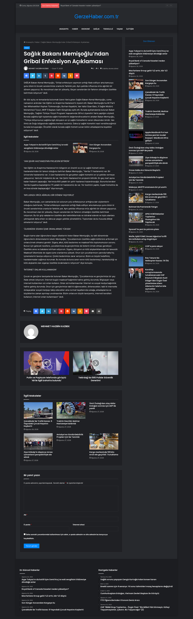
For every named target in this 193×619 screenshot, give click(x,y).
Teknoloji (108, 29)
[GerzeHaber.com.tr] (96, 16)
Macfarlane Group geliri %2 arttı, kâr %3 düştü (79, 5)
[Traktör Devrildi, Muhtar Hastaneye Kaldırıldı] (71, 410)
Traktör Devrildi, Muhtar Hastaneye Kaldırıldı (68, 422)
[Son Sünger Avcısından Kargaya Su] (80, 148)
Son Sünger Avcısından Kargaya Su (156, 82)
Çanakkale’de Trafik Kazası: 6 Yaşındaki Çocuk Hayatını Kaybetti (38, 423)
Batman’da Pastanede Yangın (143, 207)
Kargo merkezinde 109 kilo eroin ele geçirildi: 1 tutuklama (103, 453)
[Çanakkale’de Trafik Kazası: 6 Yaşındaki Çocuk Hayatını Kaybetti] (38, 410)
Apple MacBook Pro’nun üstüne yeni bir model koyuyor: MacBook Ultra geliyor (156, 136)
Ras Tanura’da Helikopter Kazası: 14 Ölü (157, 259)
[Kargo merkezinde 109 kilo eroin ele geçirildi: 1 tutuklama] (103, 441)
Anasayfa (63, 29)
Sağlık (96, 29)
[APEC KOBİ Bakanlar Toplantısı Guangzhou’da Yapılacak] (136, 217)
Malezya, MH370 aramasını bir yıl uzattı (148, 187)
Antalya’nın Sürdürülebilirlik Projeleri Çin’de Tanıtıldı (70, 435)
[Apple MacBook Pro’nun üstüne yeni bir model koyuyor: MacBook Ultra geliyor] (136, 136)
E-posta (28, 525)
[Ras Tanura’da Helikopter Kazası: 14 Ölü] (136, 261)
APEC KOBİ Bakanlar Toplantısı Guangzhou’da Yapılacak (154, 218)
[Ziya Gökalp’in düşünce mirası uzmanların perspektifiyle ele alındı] (38, 441)
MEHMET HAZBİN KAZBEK (38, 68)
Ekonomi (86, 29)
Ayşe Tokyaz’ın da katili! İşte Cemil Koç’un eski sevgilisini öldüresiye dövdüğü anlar (149, 52)
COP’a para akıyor (154, 246)
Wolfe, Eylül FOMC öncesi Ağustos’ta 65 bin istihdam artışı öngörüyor (147, 237)
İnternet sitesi (79, 525)
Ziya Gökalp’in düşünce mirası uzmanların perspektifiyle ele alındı (38, 454)
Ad (25, 515)
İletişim (130, 29)
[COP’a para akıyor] (136, 250)
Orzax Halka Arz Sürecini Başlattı (144, 170)
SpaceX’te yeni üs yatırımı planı (144, 229)
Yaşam (120, 29)
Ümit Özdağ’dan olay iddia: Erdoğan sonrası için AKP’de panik (102, 406)
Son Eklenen (149, 41)
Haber (75, 29)
